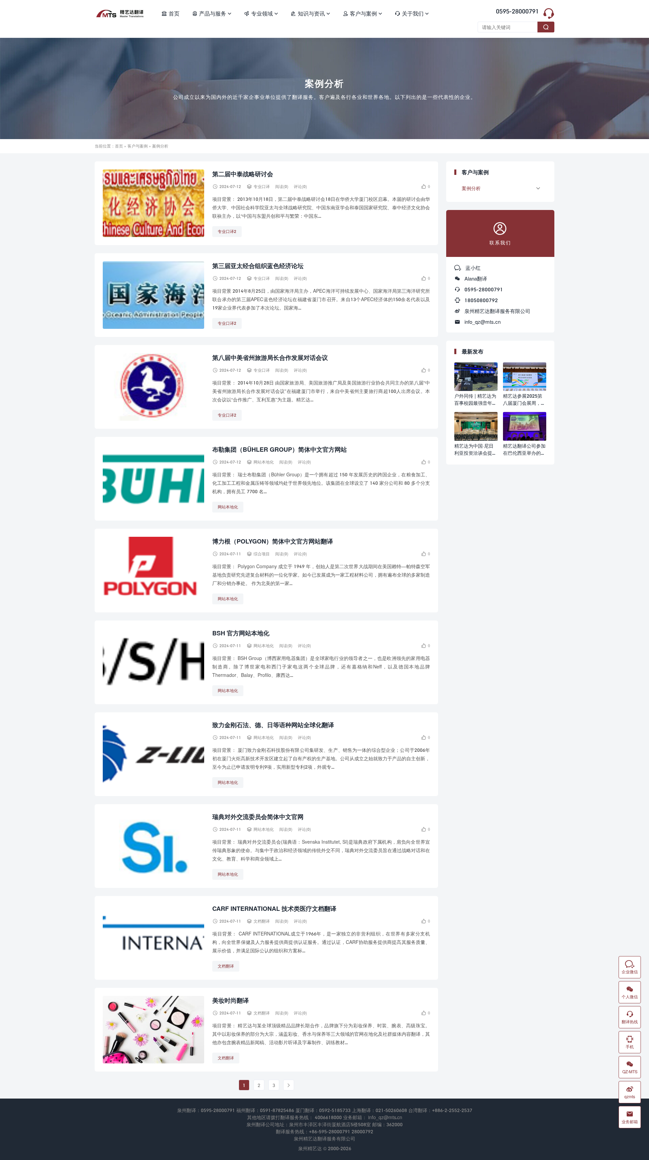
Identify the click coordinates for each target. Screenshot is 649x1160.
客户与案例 (362, 13)
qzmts (629, 1092)
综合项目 (262, 553)
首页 (170, 13)
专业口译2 (227, 231)
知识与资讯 (310, 13)
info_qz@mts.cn (482, 321)
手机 (630, 1042)
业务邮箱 (630, 1117)
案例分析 (471, 188)
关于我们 (411, 13)
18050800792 (481, 300)
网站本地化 (264, 462)
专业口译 (262, 186)
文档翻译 (262, 921)
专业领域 (261, 13)
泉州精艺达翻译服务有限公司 (497, 311)
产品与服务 (212, 13)
